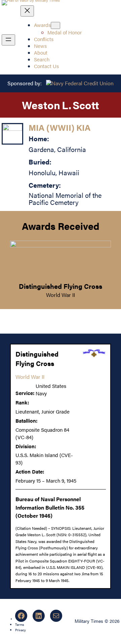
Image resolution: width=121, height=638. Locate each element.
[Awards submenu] (55, 25)
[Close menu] (27, 11)
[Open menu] (8, 39)
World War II (60, 295)
